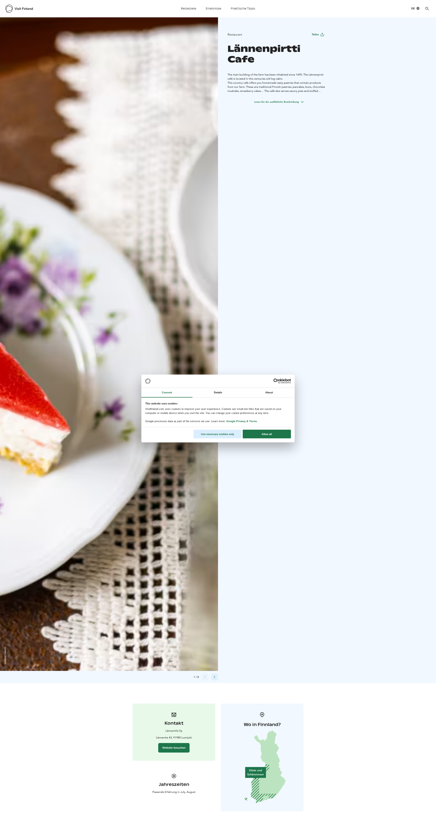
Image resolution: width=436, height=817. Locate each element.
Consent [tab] (167, 392)
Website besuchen (173, 747)
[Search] (427, 8)
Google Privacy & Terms (241, 421)
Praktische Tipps (243, 8)
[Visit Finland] (19, 9)
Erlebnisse (213, 8)
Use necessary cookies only (217, 434)
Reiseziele (188, 8)
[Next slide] (214, 677)
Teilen (315, 34)
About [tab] (269, 392)
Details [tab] (218, 392)
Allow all (267, 434)
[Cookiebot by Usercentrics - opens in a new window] (276, 381)
